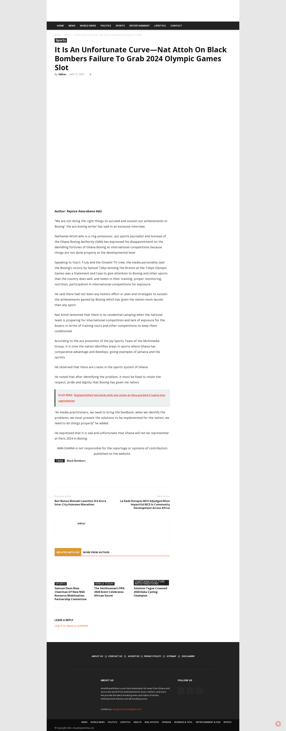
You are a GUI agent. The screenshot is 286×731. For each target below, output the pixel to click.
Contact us (115, 656)
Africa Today (104, 583)
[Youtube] (220, 26)
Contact (176, 25)
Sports (120, 25)
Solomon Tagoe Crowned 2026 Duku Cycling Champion (150, 591)
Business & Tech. (183, 722)
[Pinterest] (73, 81)
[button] (227, 26)
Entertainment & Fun (208, 722)
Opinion (166, 722)
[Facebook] (209, 26)
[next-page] (62, 606)
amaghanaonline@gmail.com (127, 709)
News (72, 25)
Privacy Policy (152, 656)
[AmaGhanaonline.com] (143, 11)
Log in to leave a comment (71, 625)
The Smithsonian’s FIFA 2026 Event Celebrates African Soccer (109, 591)
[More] (88, 81)
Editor (62, 74)
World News (88, 25)
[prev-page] (57, 606)
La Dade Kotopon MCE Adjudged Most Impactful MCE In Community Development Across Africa (145, 504)
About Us (97, 656)
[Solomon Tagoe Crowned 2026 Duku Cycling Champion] (152, 573)
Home (60, 25)
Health (138, 722)
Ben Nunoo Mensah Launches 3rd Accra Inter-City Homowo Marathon (80, 502)
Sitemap (171, 656)
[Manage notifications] (278, 723)
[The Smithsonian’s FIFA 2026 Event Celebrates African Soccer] (112, 573)
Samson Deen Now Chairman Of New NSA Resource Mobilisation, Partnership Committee (71, 593)
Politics (106, 25)
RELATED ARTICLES (68, 552)
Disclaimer (188, 656)
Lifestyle (160, 25)
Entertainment (139, 25)
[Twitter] (214, 26)
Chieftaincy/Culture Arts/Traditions (150, 582)
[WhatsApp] (80, 81)
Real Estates (152, 722)
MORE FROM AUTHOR (96, 552)
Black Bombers (76, 460)
